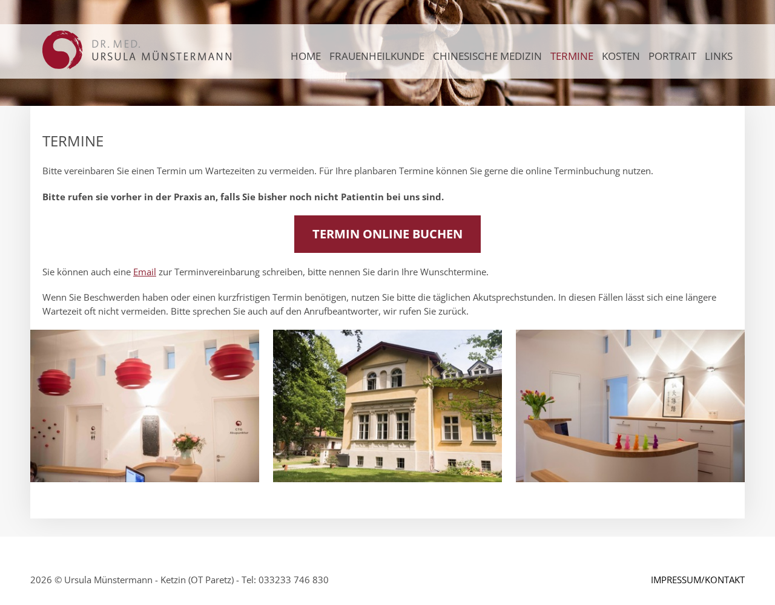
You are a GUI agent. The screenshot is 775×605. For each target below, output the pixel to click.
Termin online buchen (387, 234)
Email (144, 272)
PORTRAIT (672, 56)
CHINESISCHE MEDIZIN (487, 56)
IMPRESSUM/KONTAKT (698, 580)
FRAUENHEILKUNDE (376, 56)
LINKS (719, 56)
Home (306, 56)
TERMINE (571, 56)
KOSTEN (621, 56)
